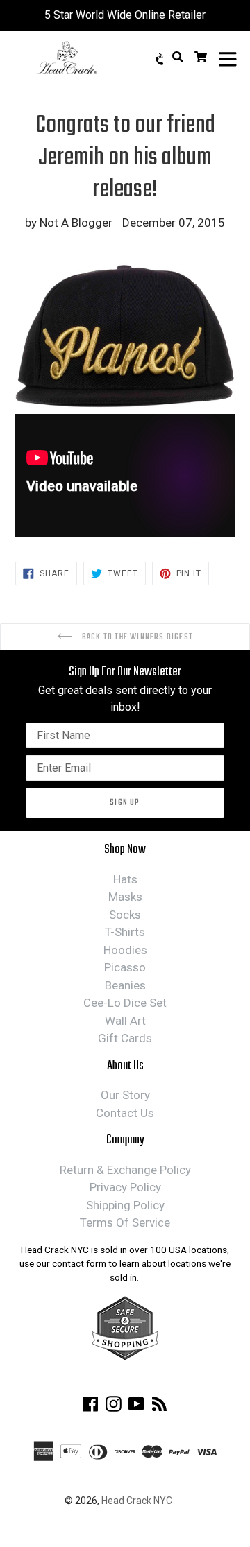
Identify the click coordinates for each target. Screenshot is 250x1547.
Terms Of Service (125, 1222)
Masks (125, 897)
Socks (125, 915)
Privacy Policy (125, 1187)
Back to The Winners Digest (136, 637)
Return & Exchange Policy (125, 1170)
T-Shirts (125, 932)
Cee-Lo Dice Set (125, 1003)
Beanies (125, 985)
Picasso (125, 967)
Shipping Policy (125, 1205)
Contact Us (125, 1113)
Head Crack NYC (136, 1500)
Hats (125, 879)
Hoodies (125, 950)
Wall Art (125, 1021)
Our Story (125, 1095)
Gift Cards (125, 1038)
